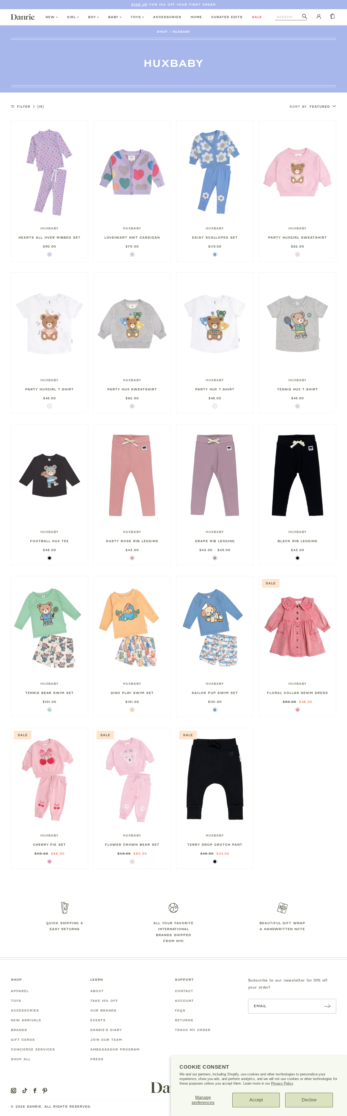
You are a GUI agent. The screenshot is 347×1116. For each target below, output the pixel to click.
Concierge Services (33, 1049)
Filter (30, 106)
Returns (184, 1020)
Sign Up (139, 4)
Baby (113, 17)
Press (97, 1059)
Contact (184, 991)
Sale (257, 17)
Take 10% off (104, 1001)
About (97, 991)
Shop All (21, 1059)
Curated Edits (227, 17)
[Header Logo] (23, 17)
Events (98, 1020)
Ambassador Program (115, 1049)
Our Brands (103, 1010)
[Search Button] (304, 17)
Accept (256, 1100)
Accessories (167, 17)
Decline (309, 1100)
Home (196, 17)
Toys (136, 17)
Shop (162, 32)
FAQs (180, 1010)
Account (184, 1001)
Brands (19, 1030)
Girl (71, 17)
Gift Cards (23, 1040)
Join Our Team (106, 1040)
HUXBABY (181, 32)
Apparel (20, 991)
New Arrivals (26, 1020)
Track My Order (193, 1030)
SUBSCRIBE (327, 1006)
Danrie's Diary (106, 1030)
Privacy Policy (282, 1083)
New (50, 17)
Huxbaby (49, 228)
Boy (92, 17)
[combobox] (288, 17)
